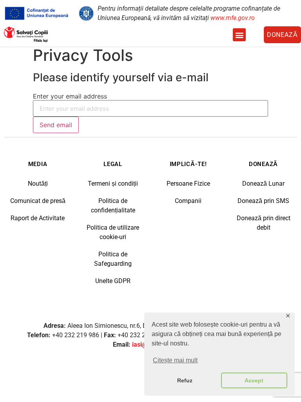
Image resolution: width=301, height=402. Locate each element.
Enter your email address (70, 96)
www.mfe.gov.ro (232, 18)
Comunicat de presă (37, 201)
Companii (188, 201)
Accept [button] (254, 380)
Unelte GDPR (113, 281)
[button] (239, 34)
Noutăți (38, 183)
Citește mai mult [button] (175, 360)
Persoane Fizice (188, 183)
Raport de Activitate (38, 218)
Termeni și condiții (113, 183)
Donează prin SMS (263, 201)
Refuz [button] (184, 380)
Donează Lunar (263, 183)
